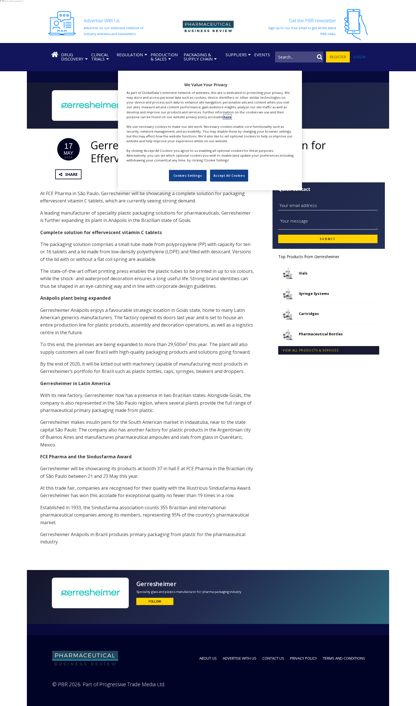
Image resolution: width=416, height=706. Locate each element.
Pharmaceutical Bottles (321, 334)
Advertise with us (239, 658)
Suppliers (236, 54)
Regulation (130, 54)
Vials (303, 273)
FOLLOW (155, 601)
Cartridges (309, 313)
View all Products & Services (310, 350)
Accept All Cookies (229, 175)
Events (262, 54)
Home (54, 54)
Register (338, 56)
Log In (359, 56)
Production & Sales (164, 57)
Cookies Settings (187, 175)
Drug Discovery (72, 57)
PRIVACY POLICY (303, 658)
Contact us (273, 658)
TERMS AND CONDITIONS (344, 658)
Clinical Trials (100, 57)
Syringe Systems (314, 293)
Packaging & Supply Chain (198, 57)
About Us (208, 658)
